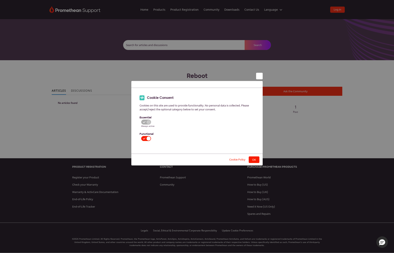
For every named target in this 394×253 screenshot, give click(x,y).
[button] (382, 242)
